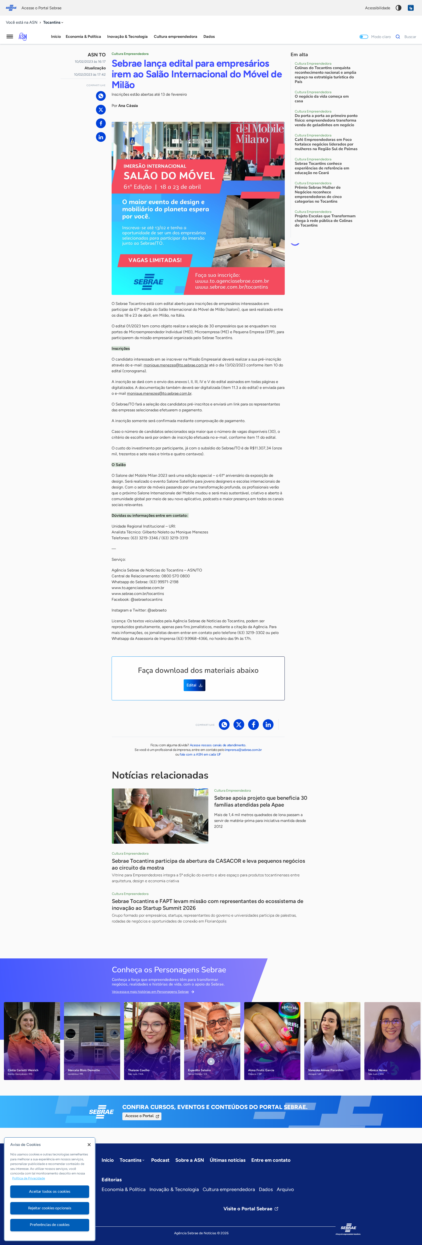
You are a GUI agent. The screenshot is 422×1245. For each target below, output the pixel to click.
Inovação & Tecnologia (174, 1189)
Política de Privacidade (28, 1178)
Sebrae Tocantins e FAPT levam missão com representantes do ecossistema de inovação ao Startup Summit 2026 (207, 904)
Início (56, 36)
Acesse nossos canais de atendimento (217, 745)
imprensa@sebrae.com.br (243, 749)
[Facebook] (101, 123)
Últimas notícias (227, 1160)
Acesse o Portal (139, 1116)
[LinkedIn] (101, 137)
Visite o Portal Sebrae (247, 1208)
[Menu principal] (10, 37)
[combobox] (53, 22)
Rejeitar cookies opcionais (49, 1208)
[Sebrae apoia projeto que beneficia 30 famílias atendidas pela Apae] (160, 816)
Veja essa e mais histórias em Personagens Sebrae (150, 992)
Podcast (160, 1160)
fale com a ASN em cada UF (200, 754)
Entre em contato (271, 1160)
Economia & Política (124, 1189)
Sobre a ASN (189, 1160)
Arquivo (285, 1189)
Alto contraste (398, 7)
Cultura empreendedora (229, 1189)
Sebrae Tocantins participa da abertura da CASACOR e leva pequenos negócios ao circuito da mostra (208, 864)
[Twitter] (101, 109)
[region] (49, 1189)
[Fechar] (89, 1144)
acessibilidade (377, 8)
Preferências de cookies (49, 1225)
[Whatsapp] (101, 96)
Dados (266, 1189)
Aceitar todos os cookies (49, 1191)
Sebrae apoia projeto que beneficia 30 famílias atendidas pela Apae (260, 801)
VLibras (410, 7)
